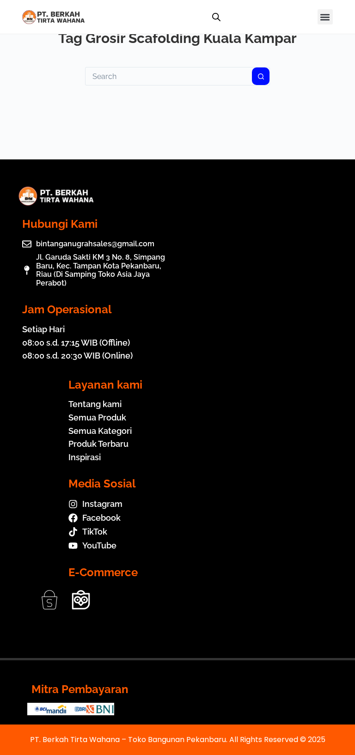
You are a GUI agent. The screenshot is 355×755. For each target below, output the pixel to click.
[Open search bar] (216, 17)
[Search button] (260, 76)
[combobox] (169, 76)
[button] (325, 16)
